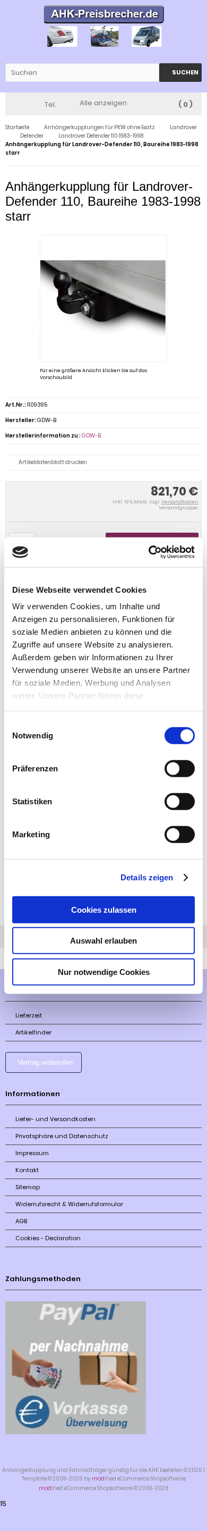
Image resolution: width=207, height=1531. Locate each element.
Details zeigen (146, 877)
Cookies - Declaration (48, 1238)
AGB (21, 1221)
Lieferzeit (28, 1015)
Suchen (180, 73)
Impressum (32, 1153)
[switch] (180, 768)
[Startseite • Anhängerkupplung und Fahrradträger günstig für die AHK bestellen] (103, 15)
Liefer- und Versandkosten (55, 1119)
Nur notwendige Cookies (104, 971)
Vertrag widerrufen (45, 1062)
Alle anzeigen (103, 103)
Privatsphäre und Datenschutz (61, 1136)
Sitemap (27, 1187)
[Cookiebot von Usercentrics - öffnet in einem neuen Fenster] (149, 552)
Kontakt (27, 1170)
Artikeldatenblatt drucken (53, 462)
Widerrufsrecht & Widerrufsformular (69, 1204)
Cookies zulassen (103, 909)
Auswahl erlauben (103, 940)
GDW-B (91, 436)
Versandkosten (180, 502)
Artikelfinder (33, 1032)
